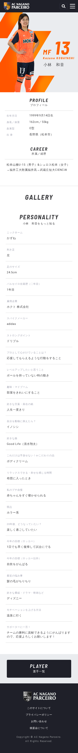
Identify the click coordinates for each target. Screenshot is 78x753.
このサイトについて (39, 708)
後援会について (39, 728)
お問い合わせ (39, 721)
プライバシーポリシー (39, 714)
